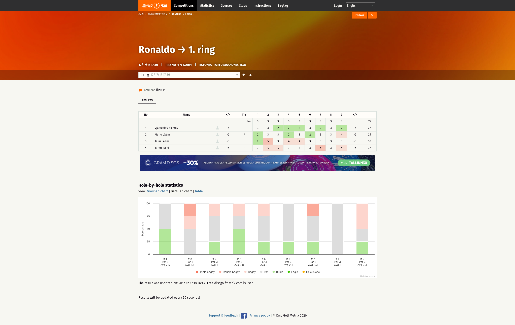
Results (147, 100)
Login (338, 5)
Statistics (207, 5)
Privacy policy (259, 315)
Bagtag (283, 5)
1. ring (201, 49)
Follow (359, 15)
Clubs (243, 5)
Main (141, 14)
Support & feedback (223, 315)
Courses (226, 5)
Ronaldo (156, 49)
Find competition (157, 14)
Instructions (262, 5)
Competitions (184, 5)
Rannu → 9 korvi (179, 65)
